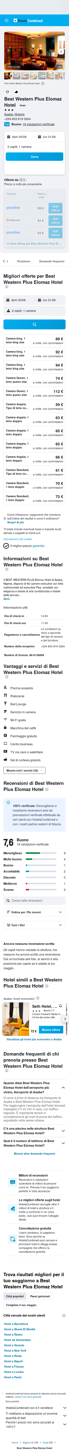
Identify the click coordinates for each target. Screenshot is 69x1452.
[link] (34, 1039)
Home (15, 1442)
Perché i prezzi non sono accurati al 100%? (30, 1424)
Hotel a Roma (13, 1356)
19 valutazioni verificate (39, 124)
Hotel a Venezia (14, 1345)
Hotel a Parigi (13, 1377)
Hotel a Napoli (13, 1361)
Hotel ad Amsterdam (17, 1340)
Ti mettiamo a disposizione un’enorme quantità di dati (32, 1415)
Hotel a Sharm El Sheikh (19, 1329)
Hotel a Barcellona (16, 1324)
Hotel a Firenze (14, 1366)
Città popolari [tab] (15, 1296)
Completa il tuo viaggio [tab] (21, 1305)
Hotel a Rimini (13, 1334)
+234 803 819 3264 (17, 119)
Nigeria (26, 1442)
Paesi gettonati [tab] (40, 1296)
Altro (6, 599)
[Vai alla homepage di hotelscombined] (28, 20)
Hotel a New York (15, 1350)
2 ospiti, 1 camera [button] (19, 146)
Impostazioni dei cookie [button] (17, 539)
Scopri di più (15, 522)
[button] (6, 20)
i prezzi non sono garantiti (27, 1396)
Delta (45, 1442)
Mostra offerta (51, 1030)
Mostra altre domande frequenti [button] (34, 1153)
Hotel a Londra (14, 1372)
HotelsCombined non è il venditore (29, 1408)
